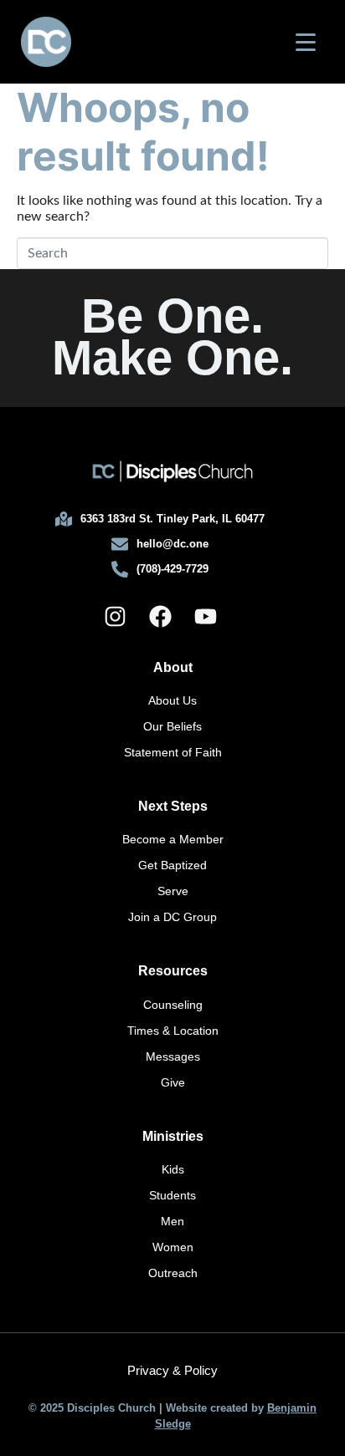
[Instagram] (114, 616)
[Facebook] (160, 616)
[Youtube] (205, 616)
